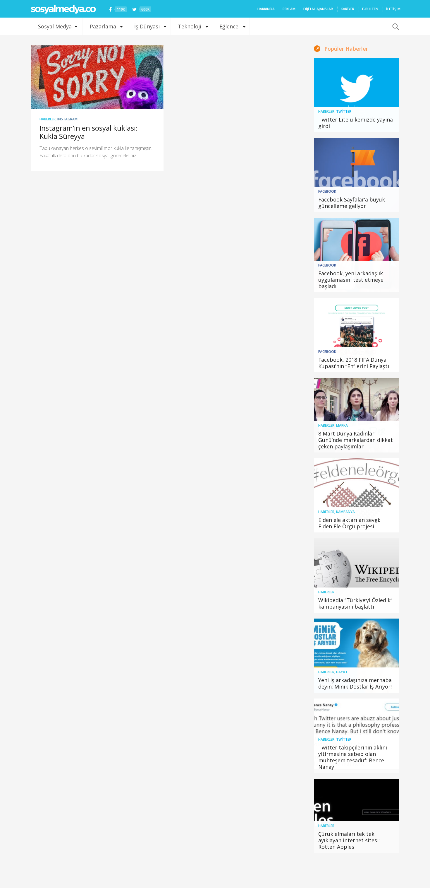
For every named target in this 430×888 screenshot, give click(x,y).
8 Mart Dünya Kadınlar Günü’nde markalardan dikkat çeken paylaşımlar (355, 440)
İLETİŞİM (393, 8)
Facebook (327, 191)
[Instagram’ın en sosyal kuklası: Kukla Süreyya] (97, 77)
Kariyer (347, 8)
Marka (342, 425)
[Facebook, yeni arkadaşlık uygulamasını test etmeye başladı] (357, 255)
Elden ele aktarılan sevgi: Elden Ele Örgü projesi (349, 523)
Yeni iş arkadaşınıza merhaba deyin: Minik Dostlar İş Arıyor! (355, 683)
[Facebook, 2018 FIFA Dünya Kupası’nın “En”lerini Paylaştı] (357, 335)
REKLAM (289, 8)
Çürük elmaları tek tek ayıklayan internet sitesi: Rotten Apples (349, 840)
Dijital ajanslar (318, 8)
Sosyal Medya (55, 26)
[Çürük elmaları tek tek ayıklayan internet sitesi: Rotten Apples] (357, 816)
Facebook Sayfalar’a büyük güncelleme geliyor (351, 202)
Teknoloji (189, 26)
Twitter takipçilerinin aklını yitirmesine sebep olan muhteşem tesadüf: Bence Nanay (352, 757)
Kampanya (345, 511)
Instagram (67, 119)
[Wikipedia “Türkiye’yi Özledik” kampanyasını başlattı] (357, 575)
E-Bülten (370, 8)
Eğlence (228, 26)
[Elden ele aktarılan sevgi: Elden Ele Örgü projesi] (357, 495)
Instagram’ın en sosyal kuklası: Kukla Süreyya (88, 132)
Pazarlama (103, 26)
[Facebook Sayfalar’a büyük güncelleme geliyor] (357, 175)
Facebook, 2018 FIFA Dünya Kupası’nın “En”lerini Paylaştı (353, 363)
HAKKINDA (266, 8)
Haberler (47, 119)
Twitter (343, 111)
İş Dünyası (147, 26)
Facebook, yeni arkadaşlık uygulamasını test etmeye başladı (350, 280)
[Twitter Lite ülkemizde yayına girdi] (357, 95)
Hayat (342, 672)
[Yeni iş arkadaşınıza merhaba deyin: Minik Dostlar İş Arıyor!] (357, 656)
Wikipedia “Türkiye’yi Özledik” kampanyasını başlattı (355, 603)
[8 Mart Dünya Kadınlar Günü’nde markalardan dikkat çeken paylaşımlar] (357, 415)
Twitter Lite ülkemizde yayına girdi (355, 122)
